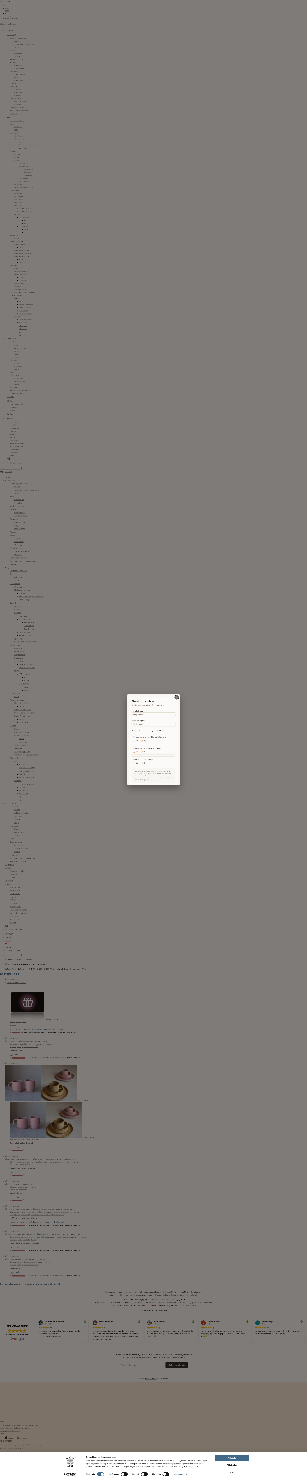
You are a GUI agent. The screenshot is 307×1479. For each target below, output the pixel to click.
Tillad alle (232, 1458)
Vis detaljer (178, 1474)
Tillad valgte (232, 1465)
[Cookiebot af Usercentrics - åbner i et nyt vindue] (70, 1474)
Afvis (232, 1472)
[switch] (124, 1474)
